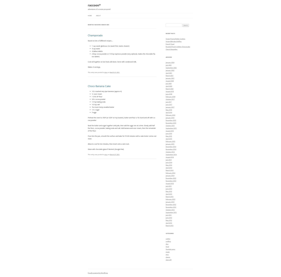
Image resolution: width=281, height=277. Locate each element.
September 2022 (171, 68)
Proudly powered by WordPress (98, 273)
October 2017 (170, 99)
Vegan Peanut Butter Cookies (175, 39)
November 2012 (171, 207)
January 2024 (170, 62)
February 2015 (170, 141)
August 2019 (170, 91)
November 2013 (171, 181)
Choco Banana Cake (99, 86)
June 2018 (169, 94)
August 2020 (170, 81)
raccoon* (94, 5)
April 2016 (169, 112)
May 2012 (169, 220)
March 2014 (169, 170)
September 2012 (171, 212)
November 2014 (171, 149)
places (168, 257)
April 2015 (169, 139)
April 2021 (169, 73)
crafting (168, 241)
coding (168, 239)
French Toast (170, 44)
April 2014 (169, 168)
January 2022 (170, 70)
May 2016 (169, 110)
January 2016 (170, 118)
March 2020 (169, 89)
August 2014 (170, 157)
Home (90, 16)
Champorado (95, 35)
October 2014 (170, 152)
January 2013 (170, 202)
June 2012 (169, 218)
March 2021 (169, 76)
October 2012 (170, 210)
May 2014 (169, 165)
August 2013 (170, 183)
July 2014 (168, 160)
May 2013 (169, 191)
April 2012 (169, 223)
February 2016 (170, 115)
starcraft (168, 260)
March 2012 (169, 226)
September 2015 (171, 128)
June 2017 (169, 105)
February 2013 (170, 199)
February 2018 (170, 97)
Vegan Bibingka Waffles (174, 41)
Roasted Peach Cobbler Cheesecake (178, 47)
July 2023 (168, 65)
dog (167, 244)
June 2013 (169, 189)
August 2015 (170, 131)
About (98, 16)
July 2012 (168, 215)
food (167, 247)
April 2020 (169, 86)
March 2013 (169, 197)
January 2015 (170, 144)
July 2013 (168, 186)
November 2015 (171, 123)
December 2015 (171, 120)
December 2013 (171, 178)
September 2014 (171, 155)
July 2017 (168, 102)
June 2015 (169, 133)
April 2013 (169, 194)
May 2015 (169, 136)
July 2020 (168, 84)
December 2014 (171, 147)
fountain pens (170, 249)
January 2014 (170, 176)
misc (105, 72)
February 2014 (170, 173)
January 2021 (170, 78)
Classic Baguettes (171, 49)
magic (168, 252)
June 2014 (169, 162)
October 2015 (170, 126)
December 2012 (171, 205)
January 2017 (170, 107)
